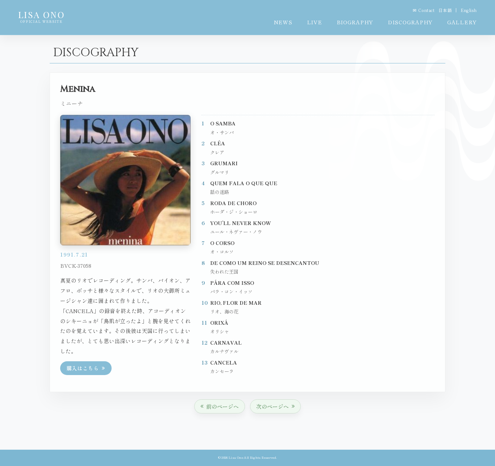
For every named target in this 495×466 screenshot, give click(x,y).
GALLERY (462, 22)
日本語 (445, 10)
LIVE (314, 22)
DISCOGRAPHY (410, 22)
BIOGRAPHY (355, 22)
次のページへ (272, 406)
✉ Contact (423, 10)
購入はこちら (83, 368)
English (469, 10)
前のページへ (222, 406)
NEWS (283, 22)
